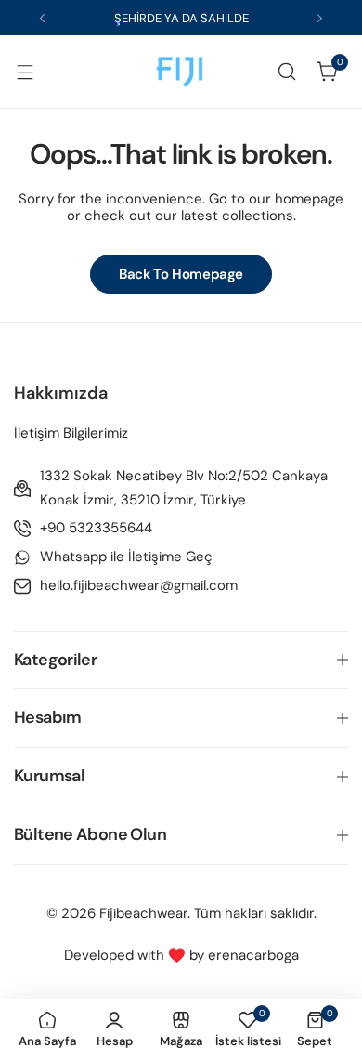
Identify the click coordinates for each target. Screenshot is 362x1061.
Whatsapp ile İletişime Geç (126, 556)
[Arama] (286, 71)
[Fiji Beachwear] (181, 71)
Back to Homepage (181, 274)
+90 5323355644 (96, 527)
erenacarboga (253, 955)
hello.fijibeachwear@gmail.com (139, 585)
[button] (42, 18)
